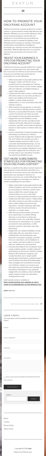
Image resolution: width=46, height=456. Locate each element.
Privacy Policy (9, 425)
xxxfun (23, 3)
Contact (6, 422)
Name (6, 327)
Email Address (9, 338)
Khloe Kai (12, 290)
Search (8, 395)
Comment (7, 358)
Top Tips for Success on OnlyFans (25, 304)
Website (7, 348)
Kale (29, 448)
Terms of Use (8, 429)
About (6, 418)
